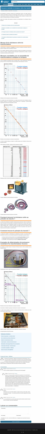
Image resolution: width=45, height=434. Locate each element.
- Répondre (14, 368)
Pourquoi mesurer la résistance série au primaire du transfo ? (13, 31)
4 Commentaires (15, 10)
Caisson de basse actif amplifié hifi (7, 349)
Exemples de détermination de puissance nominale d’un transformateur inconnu (14, 38)
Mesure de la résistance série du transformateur (11, 25)
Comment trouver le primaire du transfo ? (9, 34)
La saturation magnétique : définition (7, 347)
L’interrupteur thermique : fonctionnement (8, 345)
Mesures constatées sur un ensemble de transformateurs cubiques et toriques (14, 29)
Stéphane (3, 10)
